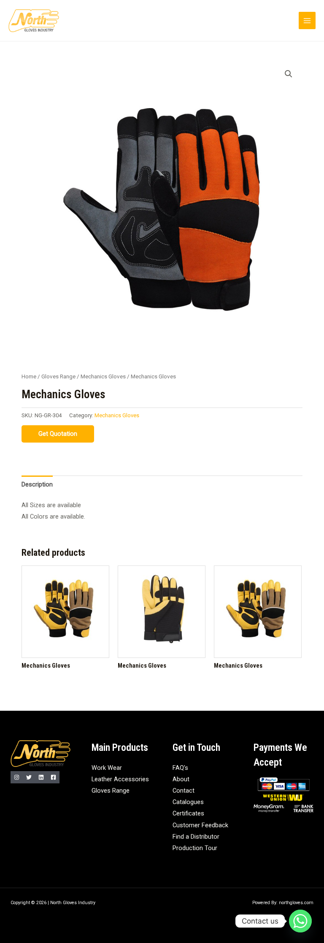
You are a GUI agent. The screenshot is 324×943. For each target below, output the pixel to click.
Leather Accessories (120, 779)
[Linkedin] (41, 777)
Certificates (188, 813)
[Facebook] (53, 777)
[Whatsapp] (300, 921)
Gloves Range (58, 376)
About (181, 779)
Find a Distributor (196, 836)
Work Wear (107, 768)
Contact (183, 790)
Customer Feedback (200, 825)
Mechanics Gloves (103, 376)
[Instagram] (17, 777)
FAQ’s (180, 768)
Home (29, 376)
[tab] (37, 484)
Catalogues (188, 802)
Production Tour (195, 848)
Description (37, 484)
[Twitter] (29, 777)
